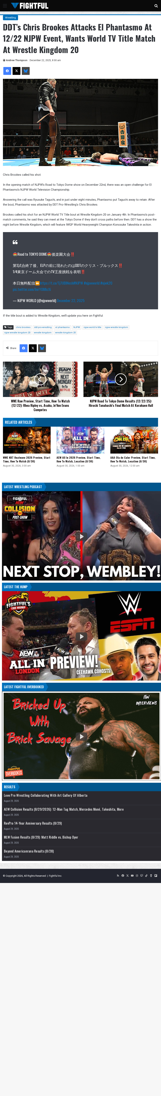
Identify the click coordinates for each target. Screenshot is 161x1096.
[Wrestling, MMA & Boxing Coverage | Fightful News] (29, 6)
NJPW (76, 327)
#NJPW (78, 283)
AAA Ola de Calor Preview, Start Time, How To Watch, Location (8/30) (133, 459)
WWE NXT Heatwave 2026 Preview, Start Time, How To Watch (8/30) (26, 459)
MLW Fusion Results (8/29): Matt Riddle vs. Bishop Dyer (41, 837)
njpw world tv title (92, 327)
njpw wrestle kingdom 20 (17, 332)
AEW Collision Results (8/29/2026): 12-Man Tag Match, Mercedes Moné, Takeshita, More (64, 809)
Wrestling (10, 17)
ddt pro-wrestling (43, 327)
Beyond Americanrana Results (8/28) (29, 851)
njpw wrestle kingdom (116, 327)
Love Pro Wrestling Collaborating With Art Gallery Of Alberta (45, 795)
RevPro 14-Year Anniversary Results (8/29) (33, 823)
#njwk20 (106, 283)
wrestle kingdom (42, 332)
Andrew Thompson (16, 60)
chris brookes (23, 327)
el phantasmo (62, 327)
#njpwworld (92, 283)
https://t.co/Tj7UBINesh (56, 283)
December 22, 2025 (71, 300)
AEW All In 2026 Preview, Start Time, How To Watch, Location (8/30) (79, 459)
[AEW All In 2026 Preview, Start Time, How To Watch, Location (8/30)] (80, 440)
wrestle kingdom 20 (65, 332)
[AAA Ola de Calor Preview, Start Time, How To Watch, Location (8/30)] (134, 440)
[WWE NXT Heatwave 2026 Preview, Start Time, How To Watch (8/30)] (27, 440)
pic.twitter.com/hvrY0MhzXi (32, 289)
